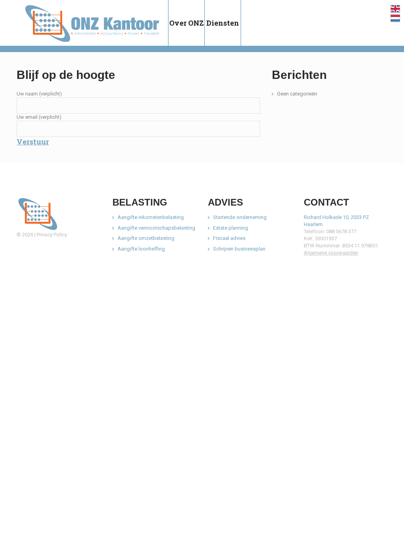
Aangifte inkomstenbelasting (151, 217)
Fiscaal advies (229, 238)
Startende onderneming (240, 217)
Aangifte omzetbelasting (146, 238)
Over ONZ (186, 23)
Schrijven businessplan (239, 249)
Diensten (222, 23)
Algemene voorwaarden (331, 253)
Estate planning (230, 228)
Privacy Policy (52, 235)
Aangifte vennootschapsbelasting (156, 228)
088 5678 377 (341, 231)
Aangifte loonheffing (141, 249)
